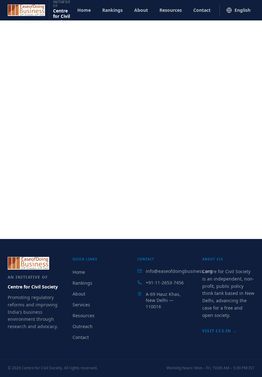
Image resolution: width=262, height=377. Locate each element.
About (141, 10)
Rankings (112, 10)
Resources (170, 10)
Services (81, 305)
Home (84, 10)
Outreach (83, 326)
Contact (202, 10)
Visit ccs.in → (219, 331)
